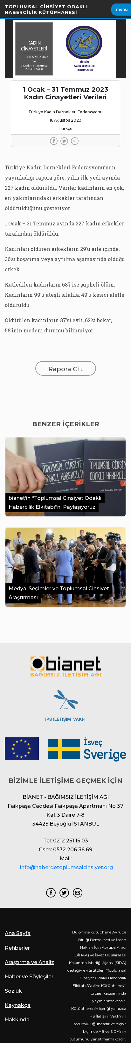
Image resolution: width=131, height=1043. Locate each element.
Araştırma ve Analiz (29, 962)
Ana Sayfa (18, 933)
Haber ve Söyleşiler (29, 977)
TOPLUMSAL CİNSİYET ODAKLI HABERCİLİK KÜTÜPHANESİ (46, 9)
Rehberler (17, 948)
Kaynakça (18, 1005)
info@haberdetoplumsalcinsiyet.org (66, 867)
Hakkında (17, 1020)
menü (122, 9)
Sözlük (13, 991)
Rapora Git (65, 369)
